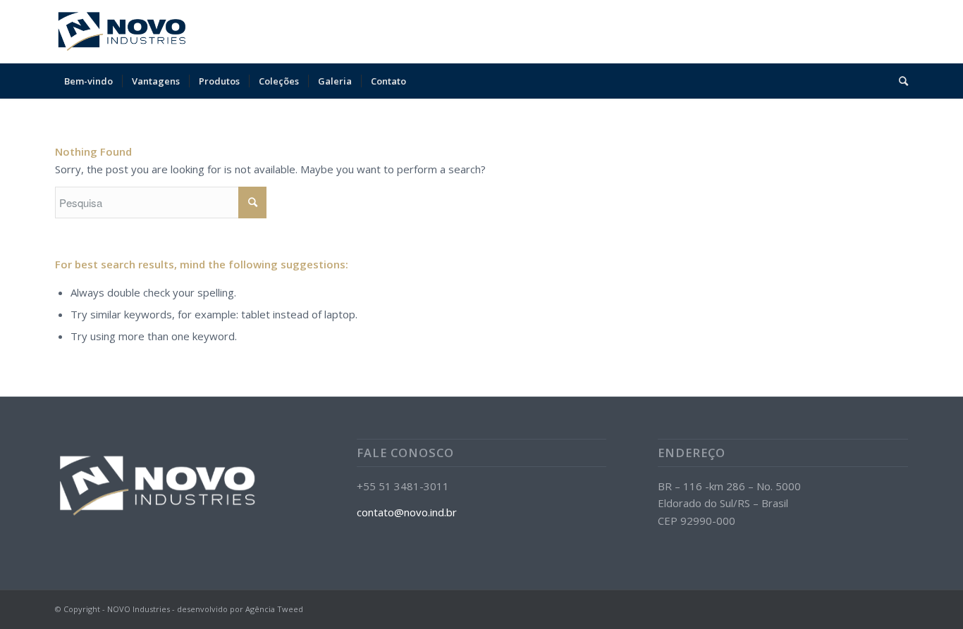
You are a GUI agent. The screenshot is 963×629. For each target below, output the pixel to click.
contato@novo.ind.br (407, 512)
